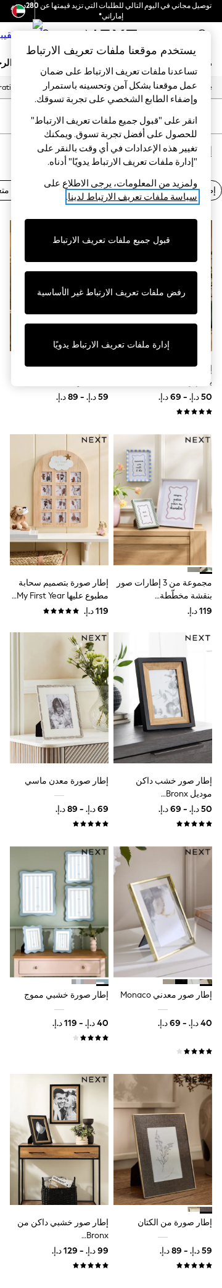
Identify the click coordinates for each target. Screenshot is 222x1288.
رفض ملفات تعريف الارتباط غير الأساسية (111, 292)
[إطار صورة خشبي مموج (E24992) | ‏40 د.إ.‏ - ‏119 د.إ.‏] (59, 911)
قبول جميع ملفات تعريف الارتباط (111, 240)
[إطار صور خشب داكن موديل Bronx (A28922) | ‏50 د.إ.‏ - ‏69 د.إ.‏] (162, 697)
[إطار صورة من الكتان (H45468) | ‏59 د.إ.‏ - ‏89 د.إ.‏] (162, 1139)
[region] (111, 208)
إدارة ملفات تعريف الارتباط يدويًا (111, 345)
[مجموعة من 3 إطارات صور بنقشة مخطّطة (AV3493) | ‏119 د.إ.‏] (162, 499)
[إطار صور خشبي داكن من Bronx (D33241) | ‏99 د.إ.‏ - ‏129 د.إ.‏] (59, 1139)
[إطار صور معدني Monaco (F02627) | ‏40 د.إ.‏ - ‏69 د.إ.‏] (162, 911)
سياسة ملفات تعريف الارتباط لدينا (132, 196)
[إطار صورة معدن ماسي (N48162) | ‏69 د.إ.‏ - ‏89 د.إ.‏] (59, 697)
